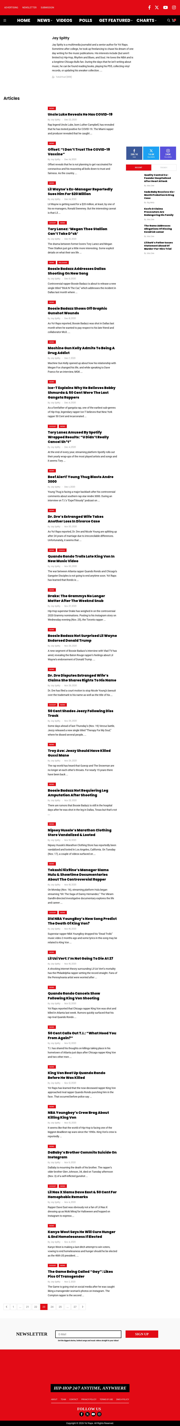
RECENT (138, 168)
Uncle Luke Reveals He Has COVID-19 (80, 114)
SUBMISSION (47, 7)
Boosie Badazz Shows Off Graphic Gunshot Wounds (77, 311)
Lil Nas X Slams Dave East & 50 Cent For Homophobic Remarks (82, 1194)
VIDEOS (62, 550)
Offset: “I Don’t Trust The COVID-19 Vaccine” (79, 152)
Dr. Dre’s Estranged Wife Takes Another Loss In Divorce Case (76, 519)
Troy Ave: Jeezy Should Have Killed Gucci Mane (79, 753)
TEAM (63, 1399)
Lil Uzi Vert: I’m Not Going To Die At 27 (80, 958)
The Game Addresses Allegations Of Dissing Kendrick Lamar (158, 229)
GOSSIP (52, 223)
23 (43, 1306)
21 (27, 1306)
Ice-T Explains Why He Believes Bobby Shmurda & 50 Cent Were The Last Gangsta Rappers (81, 393)
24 (52, 1306)
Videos (64, 20)
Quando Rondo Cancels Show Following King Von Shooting (74, 996)
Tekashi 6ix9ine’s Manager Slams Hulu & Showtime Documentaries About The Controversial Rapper (78, 875)
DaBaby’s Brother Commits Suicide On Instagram (82, 1155)
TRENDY (163, 168)
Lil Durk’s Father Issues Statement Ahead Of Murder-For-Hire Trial (158, 246)
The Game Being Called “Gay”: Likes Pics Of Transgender (80, 1274)
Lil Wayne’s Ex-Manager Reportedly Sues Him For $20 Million (80, 191)
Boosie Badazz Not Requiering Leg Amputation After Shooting (78, 793)
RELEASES (63, 263)
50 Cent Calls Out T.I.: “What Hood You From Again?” (82, 1035)
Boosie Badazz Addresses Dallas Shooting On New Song (77, 271)
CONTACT (73, 1399)
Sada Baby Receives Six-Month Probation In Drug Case (159, 195)
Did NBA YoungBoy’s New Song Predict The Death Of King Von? (82, 921)
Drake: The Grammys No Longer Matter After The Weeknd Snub (76, 598)
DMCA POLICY (122, 1399)
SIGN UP (142, 1334)
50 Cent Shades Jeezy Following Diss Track (80, 713)
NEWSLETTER (29, 7)
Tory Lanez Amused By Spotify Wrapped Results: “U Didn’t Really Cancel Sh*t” (78, 437)
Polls (85, 20)
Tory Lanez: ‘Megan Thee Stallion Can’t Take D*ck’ (77, 231)
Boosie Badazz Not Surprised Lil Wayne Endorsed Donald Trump (82, 638)
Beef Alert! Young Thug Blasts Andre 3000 (80, 479)
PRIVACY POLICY (88, 1399)
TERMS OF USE (106, 1399)
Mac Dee (150, 185)
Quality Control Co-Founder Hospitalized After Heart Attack (157, 178)
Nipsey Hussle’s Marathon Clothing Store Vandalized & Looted (80, 832)
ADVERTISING (11, 7)
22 (35, 1306)
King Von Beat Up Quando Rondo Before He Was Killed (76, 1075)
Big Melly (150, 202)
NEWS (51, 108)
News (43, 20)
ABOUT (54, 1399)
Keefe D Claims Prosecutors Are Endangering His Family (159, 212)
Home (23, 20)
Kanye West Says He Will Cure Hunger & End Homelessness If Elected (81, 1234)
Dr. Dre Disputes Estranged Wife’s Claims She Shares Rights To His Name (82, 678)
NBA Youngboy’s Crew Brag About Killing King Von (78, 1115)
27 (75, 1306)
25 (60, 1306)
